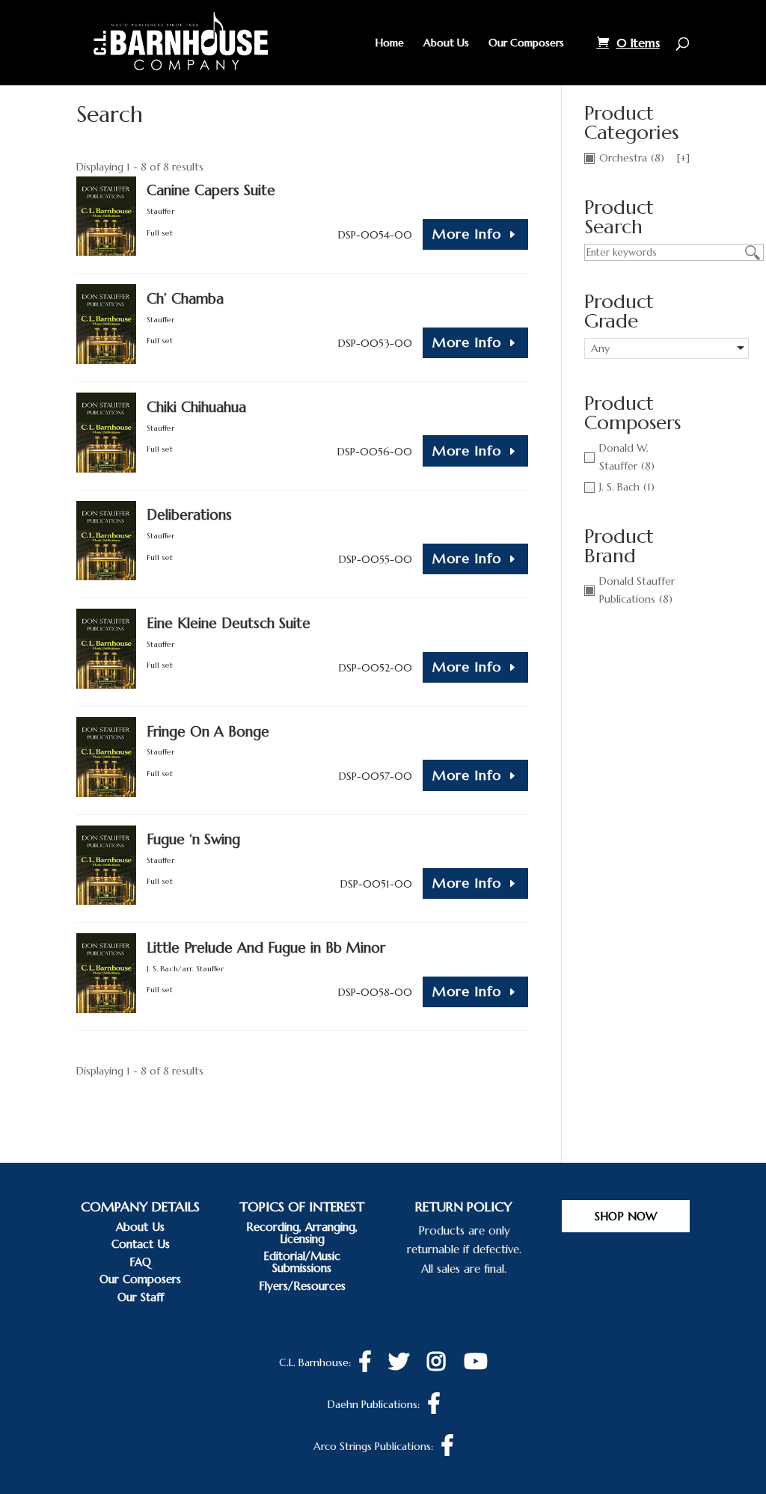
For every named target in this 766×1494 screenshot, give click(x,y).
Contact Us (140, 1244)
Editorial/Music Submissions (301, 1262)
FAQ (140, 1262)
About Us (446, 43)
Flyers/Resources (302, 1286)
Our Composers (526, 43)
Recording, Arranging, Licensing (302, 1233)
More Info (466, 233)
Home (390, 43)
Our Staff (140, 1297)
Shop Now (626, 1216)
